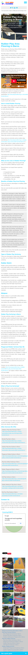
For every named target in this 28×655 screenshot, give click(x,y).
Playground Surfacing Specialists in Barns (12, 630)
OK (20, 523)
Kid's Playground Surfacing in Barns (12, 633)
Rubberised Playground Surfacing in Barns (13, 647)
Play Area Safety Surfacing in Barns (12, 640)
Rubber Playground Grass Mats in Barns (13, 649)
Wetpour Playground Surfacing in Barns (13, 651)
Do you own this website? (10, 523)
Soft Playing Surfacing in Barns (10, 644)
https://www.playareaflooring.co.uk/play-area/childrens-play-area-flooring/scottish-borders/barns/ (12, 433)
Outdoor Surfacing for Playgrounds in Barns (14, 637)
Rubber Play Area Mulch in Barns (11, 643)
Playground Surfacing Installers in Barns (13, 641)
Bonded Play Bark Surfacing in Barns (12, 635)
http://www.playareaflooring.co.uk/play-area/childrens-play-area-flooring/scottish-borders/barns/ (13, 368)
